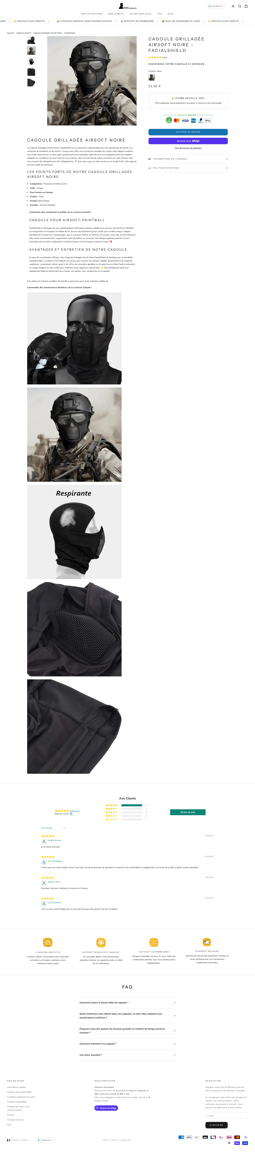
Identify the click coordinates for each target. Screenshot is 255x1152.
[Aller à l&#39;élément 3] (31, 61)
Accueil (10, 33)
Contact (10, 1115)
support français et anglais (100, 952)
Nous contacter (104, 1081)
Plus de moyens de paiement (188, 148)
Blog (171, 14)
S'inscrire (216, 1125)
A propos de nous (15, 1119)
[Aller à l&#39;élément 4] (31, 72)
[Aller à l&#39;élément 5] (31, 82)
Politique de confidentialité (19, 1092)
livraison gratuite (48, 952)
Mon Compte (116, 14)
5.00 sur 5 (75, 811)
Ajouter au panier (188, 132)
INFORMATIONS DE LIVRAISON (170, 159)
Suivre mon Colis (141, 14)
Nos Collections (91, 14)
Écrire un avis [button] (188, 812)
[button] (155, 57)
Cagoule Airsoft (23, 33)
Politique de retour (166, 168)
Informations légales (16, 1087)
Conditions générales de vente (21, 1097)
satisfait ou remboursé (154, 952)
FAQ (159, 14)
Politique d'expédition (17, 1101)
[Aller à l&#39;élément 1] (31, 40)
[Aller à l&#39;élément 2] (31, 51)
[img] (47, 836)
